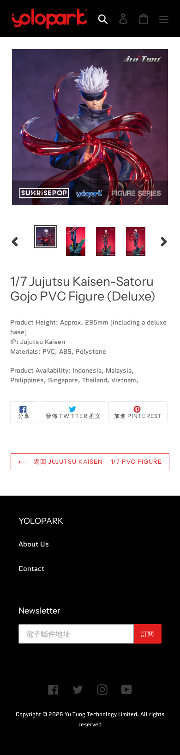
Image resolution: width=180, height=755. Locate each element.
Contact (31, 569)
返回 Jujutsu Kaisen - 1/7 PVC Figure (97, 461)
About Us (33, 544)
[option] (46, 237)
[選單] (164, 18)
